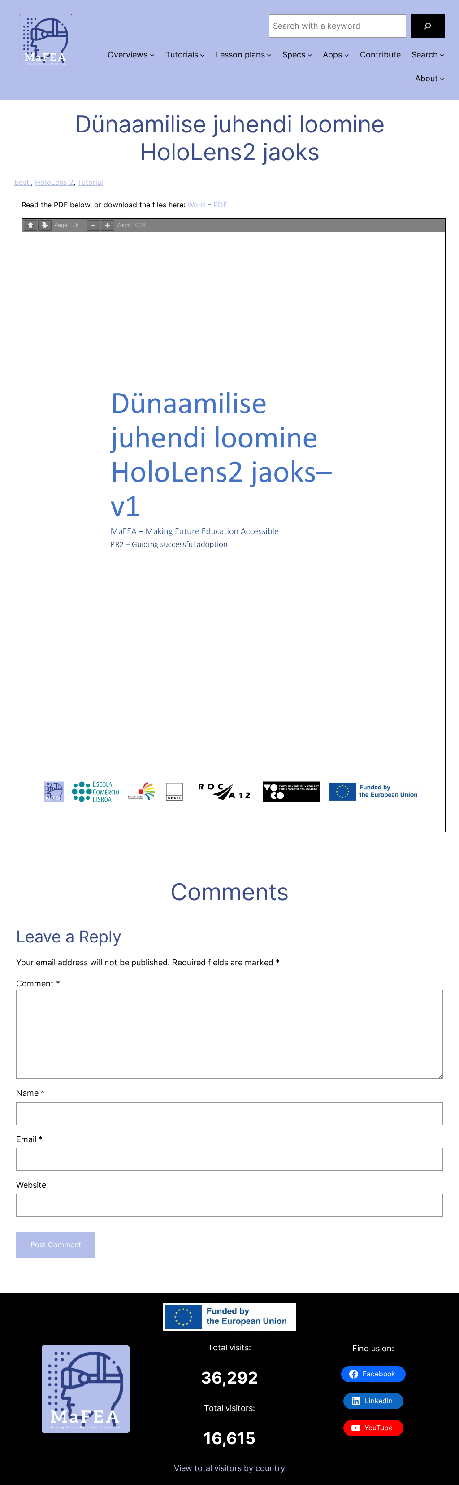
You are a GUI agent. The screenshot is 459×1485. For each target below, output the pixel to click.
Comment (38, 983)
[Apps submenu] (346, 55)
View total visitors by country (229, 1468)
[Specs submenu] (309, 55)
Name (30, 1093)
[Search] (428, 26)
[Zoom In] (107, 225)
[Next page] (45, 225)
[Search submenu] (442, 55)
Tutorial (90, 182)
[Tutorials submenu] (202, 55)
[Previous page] (30, 225)
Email (29, 1139)
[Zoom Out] (93, 225)
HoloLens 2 (54, 182)
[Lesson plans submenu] (269, 55)
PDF (220, 204)
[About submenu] (442, 78)
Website (31, 1185)
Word (197, 204)
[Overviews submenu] (152, 55)
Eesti (22, 182)
